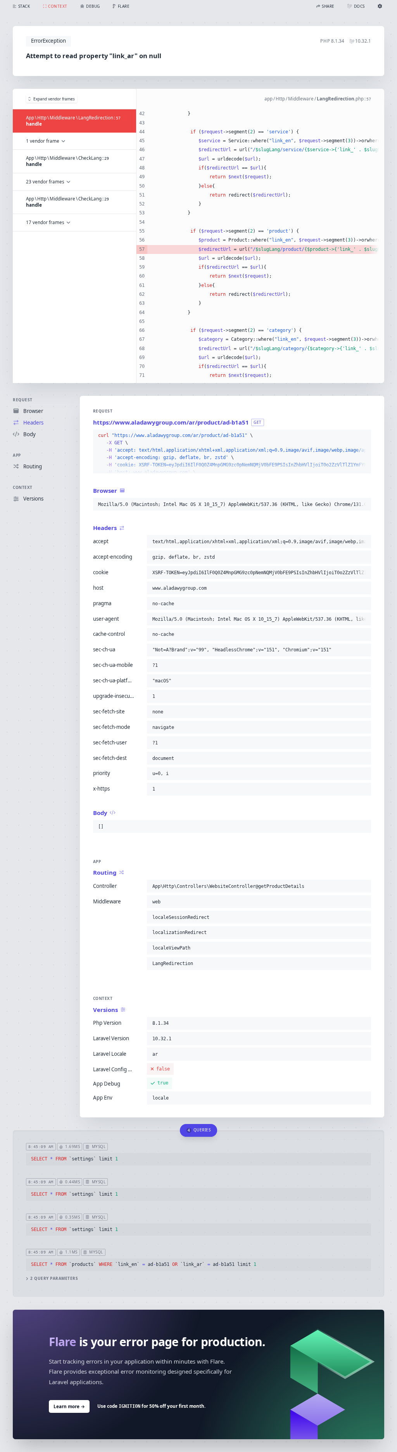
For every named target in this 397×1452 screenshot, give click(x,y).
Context (23, 487)
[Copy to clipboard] (364, 436)
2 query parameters (54, 1278)
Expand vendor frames (54, 99)
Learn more (69, 1406)
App (17, 455)
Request (23, 399)
